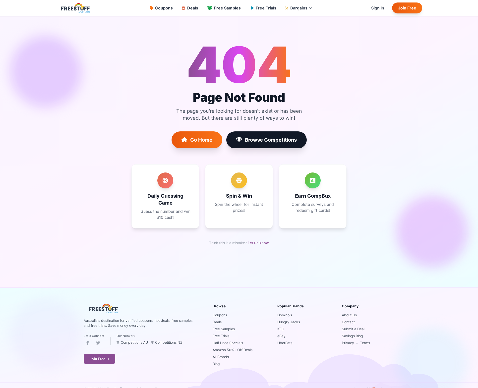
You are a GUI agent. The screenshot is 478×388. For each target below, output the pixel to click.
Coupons (220, 315)
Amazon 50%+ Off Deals (232, 350)
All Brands (221, 357)
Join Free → (99, 359)
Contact (348, 322)
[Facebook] (88, 344)
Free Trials (221, 336)
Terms (365, 343)
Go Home (201, 140)
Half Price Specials (228, 343)
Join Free (407, 7)
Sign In (377, 7)
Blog (216, 364)
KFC (280, 329)
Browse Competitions (271, 140)
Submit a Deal (353, 329)
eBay (281, 336)
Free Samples (224, 329)
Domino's (284, 315)
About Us (349, 315)
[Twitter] (98, 344)
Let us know (258, 243)
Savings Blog (352, 336)
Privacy (348, 343)
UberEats (284, 343)
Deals (217, 322)
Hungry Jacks (288, 322)
